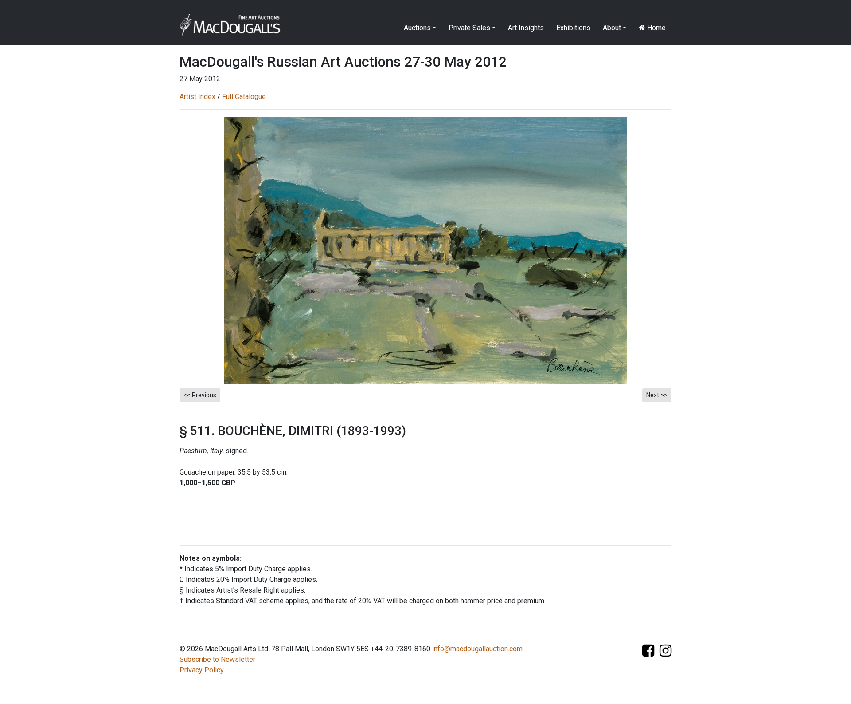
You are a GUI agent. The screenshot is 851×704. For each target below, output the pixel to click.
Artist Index (197, 96)
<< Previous (199, 395)
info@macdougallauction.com (477, 649)
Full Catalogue (244, 96)
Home (655, 28)
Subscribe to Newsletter (217, 659)
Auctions (417, 28)
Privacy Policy (202, 670)
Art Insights (526, 28)
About (612, 28)
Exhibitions (573, 28)
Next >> (657, 395)
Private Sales (469, 28)
